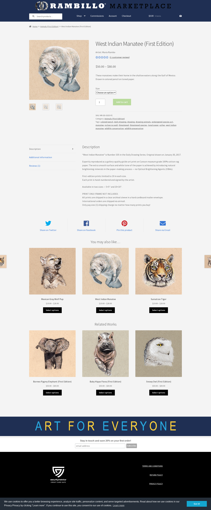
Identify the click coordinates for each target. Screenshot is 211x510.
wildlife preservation (134, 128)
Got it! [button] (197, 504)
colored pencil (106, 122)
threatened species (138, 125)
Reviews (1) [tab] (34, 165)
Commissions (97, 15)
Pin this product (124, 230)
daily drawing (120, 122)
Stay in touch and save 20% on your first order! (105, 441)
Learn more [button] (118, 505)
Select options (52, 310)
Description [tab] (35, 148)
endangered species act (162, 122)
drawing (131, 122)
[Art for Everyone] (105, 5)
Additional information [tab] (40, 157)
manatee (100, 125)
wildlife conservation (114, 128)
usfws (162, 125)
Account (113, 15)
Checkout (126, 15)
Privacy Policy (156, 484)
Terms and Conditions (152, 466)
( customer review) (120, 57)
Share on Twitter (48, 230)
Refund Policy (156, 475)
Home (35, 26)
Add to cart (122, 102)
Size (98, 88)
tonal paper (153, 125)
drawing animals (143, 122)
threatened (124, 125)
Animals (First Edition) (49, 26)
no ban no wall (111, 125)
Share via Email (162, 230)
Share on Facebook (86, 230)
